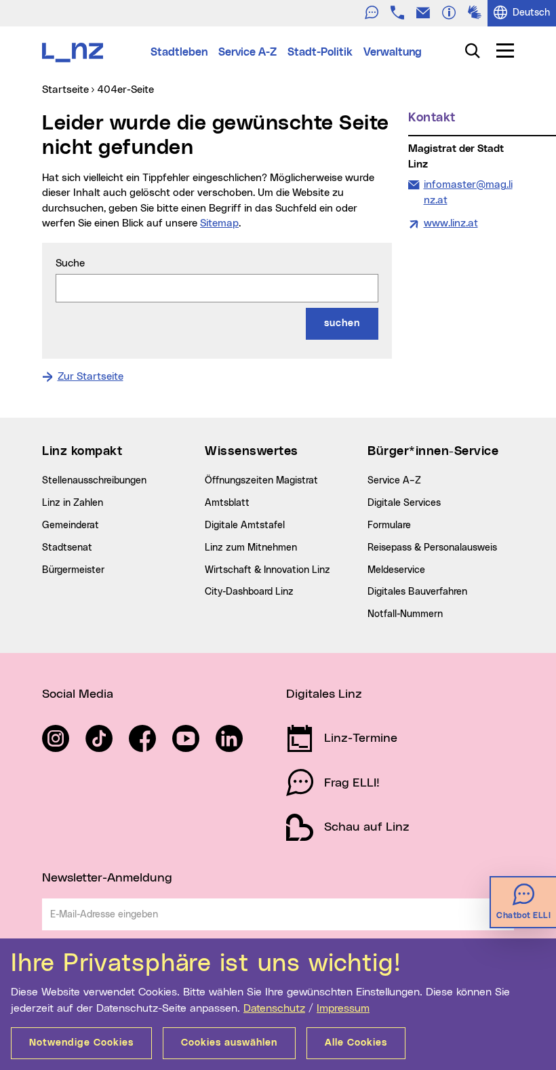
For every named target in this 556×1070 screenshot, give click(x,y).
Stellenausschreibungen (94, 481)
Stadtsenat (67, 548)
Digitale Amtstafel (245, 525)
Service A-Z (247, 52)
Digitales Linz (324, 694)
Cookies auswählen (229, 1043)
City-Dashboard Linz (249, 592)
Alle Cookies (356, 1043)
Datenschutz (274, 1008)
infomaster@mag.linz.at (468, 192)
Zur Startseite (90, 377)
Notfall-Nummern (405, 614)
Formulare (389, 525)
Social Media (77, 694)
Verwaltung (392, 52)
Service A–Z (394, 481)
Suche (70, 263)
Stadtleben (179, 52)
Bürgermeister (73, 570)
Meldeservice (396, 570)
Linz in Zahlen (72, 503)
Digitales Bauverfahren (417, 592)
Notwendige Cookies (81, 1043)
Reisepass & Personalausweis (432, 548)
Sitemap (219, 223)
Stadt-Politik (320, 52)
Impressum (343, 1008)
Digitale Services (404, 503)
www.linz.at (451, 223)
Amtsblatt (227, 503)
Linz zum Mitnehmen (251, 548)
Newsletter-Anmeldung (107, 878)
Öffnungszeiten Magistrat (261, 481)
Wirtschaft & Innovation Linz (267, 570)
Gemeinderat (70, 525)
